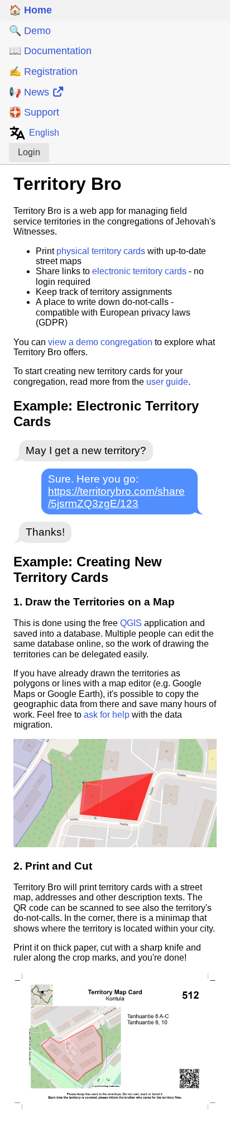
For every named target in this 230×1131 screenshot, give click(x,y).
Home (30, 10)
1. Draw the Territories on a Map (94, 602)
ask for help (107, 714)
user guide (167, 381)
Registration (43, 71)
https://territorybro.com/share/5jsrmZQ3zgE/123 (116, 497)
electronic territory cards (139, 271)
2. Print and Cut (52, 866)
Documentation (50, 50)
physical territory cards (100, 251)
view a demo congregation (100, 342)
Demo (30, 30)
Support (34, 112)
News (30, 92)
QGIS (131, 623)
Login (29, 152)
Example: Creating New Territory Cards (87, 569)
